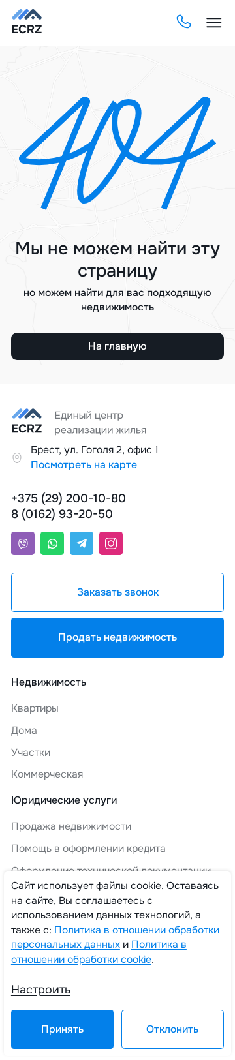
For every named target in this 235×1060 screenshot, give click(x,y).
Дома (24, 730)
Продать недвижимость (117, 637)
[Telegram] (81, 543)
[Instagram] (111, 543)
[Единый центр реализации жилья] (26, 23)
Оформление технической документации (111, 870)
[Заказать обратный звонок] (183, 22)
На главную (117, 346)
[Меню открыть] (214, 22)
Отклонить (172, 1029)
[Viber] (23, 543)
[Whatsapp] (52, 543)
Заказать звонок (118, 592)
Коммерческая (47, 774)
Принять (62, 1029)
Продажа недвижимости (71, 826)
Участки (30, 752)
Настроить (40, 989)
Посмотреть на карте (84, 465)
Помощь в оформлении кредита (88, 848)
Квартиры (35, 708)
